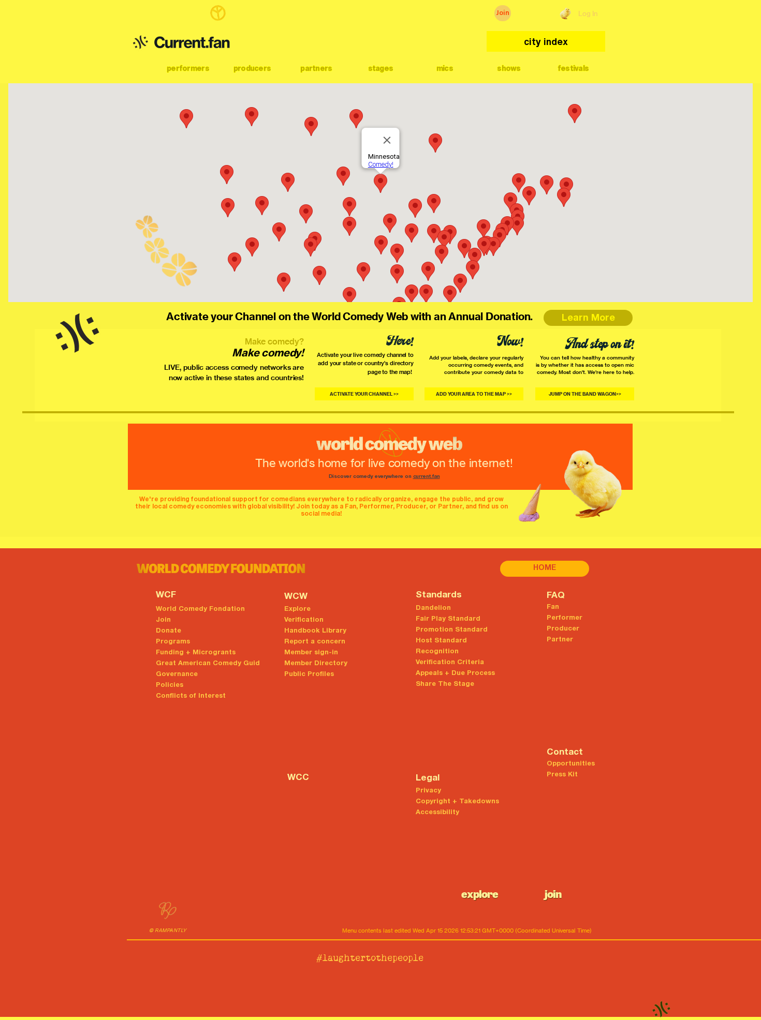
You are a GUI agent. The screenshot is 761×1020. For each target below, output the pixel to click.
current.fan (426, 476)
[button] (188, 68)
